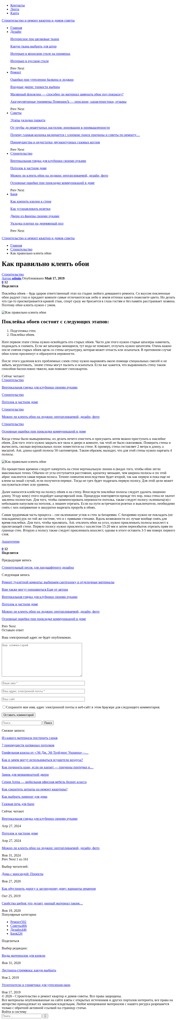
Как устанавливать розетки (30, 209)
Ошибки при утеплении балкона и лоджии (42, 79)
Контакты (17, 5)
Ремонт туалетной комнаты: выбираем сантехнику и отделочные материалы (58, 582)
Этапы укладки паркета (27, 120)
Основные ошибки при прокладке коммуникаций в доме (52, 183)
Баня (13, 194)
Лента (14, 9)
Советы (16, 113)
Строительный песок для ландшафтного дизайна (38, 567)
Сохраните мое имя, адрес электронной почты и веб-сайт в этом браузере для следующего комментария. (83, 707)
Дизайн (15, 31)
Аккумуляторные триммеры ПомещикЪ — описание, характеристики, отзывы (68, 101)
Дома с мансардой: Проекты (22, 874)
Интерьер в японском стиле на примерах (40, 54)
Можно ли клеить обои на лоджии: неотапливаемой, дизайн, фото (59, 175)
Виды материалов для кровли (23, 955)
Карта (14, 13)
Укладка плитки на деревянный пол (36, 223)
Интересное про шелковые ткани (34, 39)
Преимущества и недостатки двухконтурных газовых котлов (55, 142)
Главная (16, 28)
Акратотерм (10, 541)
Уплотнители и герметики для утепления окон (36, 985)
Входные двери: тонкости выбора (35, 87)
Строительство (21, 153)
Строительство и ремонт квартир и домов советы (38, 20)
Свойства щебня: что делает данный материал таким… (42, 903)
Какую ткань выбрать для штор (33, 46)
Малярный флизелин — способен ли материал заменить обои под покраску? (66, 94)
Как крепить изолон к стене (30, 201)
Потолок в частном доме (28, 168)
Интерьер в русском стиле (29, 61)
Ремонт (15, 72)
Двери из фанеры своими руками (34, 216)
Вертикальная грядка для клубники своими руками (48, 161)
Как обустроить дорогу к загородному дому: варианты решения (49, 888)
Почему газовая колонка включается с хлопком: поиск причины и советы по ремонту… (75, 135)
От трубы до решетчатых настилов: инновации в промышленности (60, 127)
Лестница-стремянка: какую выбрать (29, 970)
